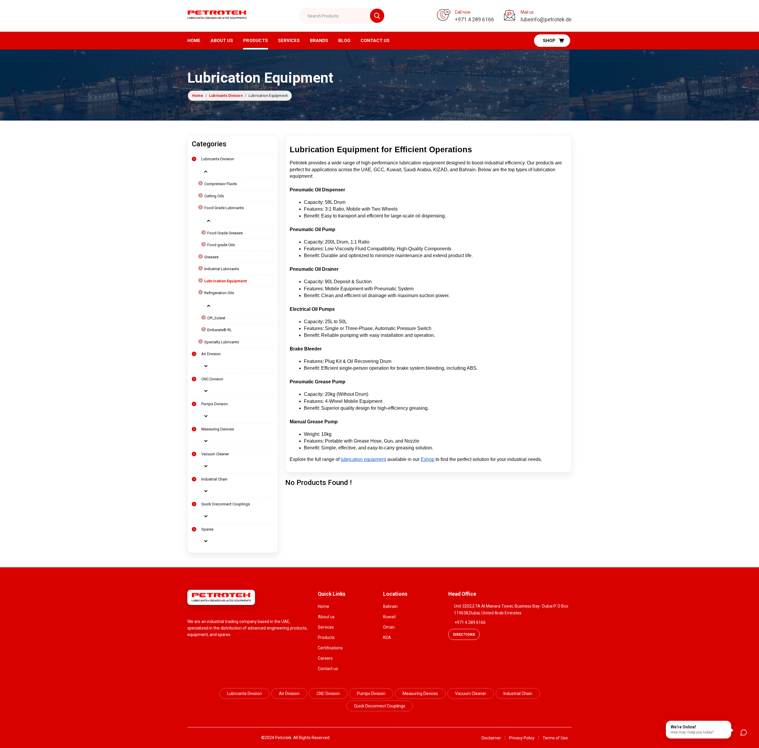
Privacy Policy (522, 738)
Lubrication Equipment (225, 281)
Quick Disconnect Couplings (225, 504)
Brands (319, 40)
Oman (389, 627)
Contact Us (375, 40)
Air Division (211, 354)
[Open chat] (743, 732)
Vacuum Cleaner (215, 454)
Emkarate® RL (219, 330)
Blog (344, 40)
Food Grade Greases (225, 233)
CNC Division (212, 379)
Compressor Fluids (220, 184)
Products (255, 40)
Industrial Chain (214, 479)
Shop (549, 40)
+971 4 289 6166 (470, 622)
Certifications (330, 648)
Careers (325, 658)
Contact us (328, 668)
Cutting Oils (214, 196)
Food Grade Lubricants (224, 208)
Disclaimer (491, 738)
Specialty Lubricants (221, 342)
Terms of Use (555, 738)
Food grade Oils (221, 245)
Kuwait (389, 616)
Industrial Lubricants (221, 269)
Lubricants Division (226, 96)
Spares (207, 529)
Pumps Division (214, 404)
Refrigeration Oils (219, 293)
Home (193, 40)
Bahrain (390, 606)
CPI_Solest (216, 318)
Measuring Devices (217, 429)
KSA (387, 637)
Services (289, 40)
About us (222, 40)
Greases (211, 257)
